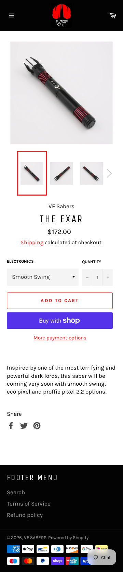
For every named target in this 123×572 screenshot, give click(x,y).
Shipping (31, 242)
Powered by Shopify (68, 537)
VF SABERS (35, 537)
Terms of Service (29, 503)
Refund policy (25, 514)
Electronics (20, 261)
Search (16, 492)
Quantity (91, 261)
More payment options (59, 338)
